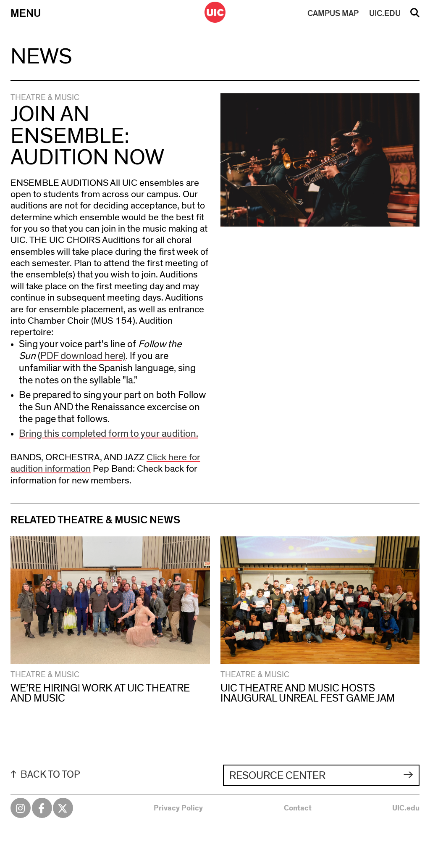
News (41, 56)
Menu (25, 13)
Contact (298, 808)
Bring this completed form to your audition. (108, 434)
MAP (333, 13)
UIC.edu (406, 808)
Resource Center (277, 775)
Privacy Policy (178, 808)
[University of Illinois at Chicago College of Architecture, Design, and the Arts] (215, 12)
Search (415, 15)
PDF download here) (83, 356)
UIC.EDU (385, 13)
